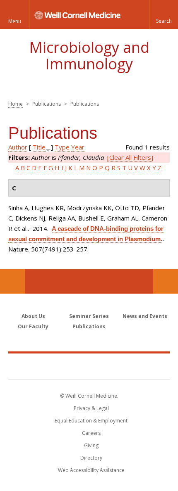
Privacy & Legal (91, 408)
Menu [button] (14, 21)
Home (15, 103)
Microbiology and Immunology (89, 55)
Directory (91, 457)
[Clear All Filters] (130, 157)
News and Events (145, 316)
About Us (33, 316)
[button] (163, 14)
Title (39, 147)
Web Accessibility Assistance (91, 470)
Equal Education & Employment (91, 420)
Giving (91, 445)
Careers (91, 432)
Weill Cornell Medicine (89, 366)
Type (62, 147)
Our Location (12, 281)
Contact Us (165, 281)
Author (17, 147)
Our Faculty (33, 326)
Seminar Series (89, 316)
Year (77, 147)
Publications (89, 326)
